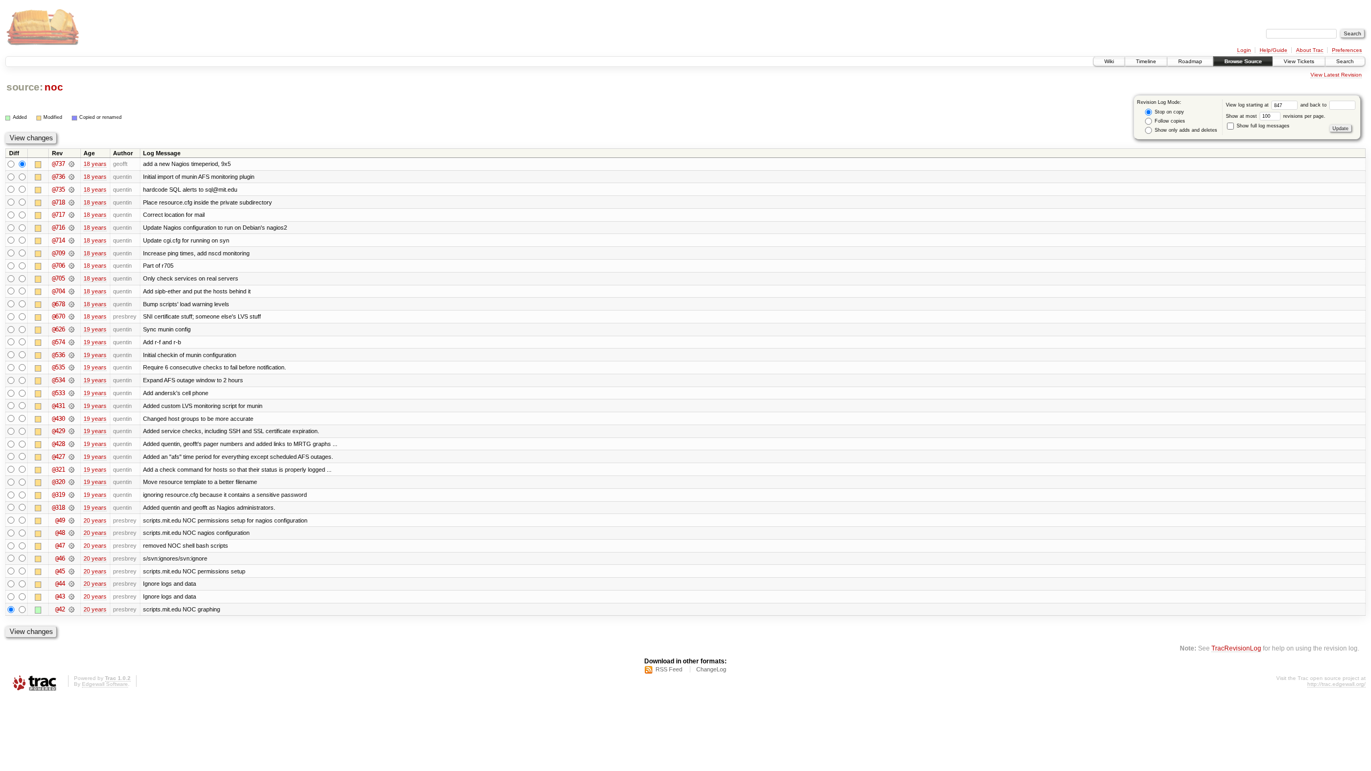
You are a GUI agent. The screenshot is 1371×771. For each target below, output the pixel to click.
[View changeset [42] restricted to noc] (71, 609)
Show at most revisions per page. (1275, 116)
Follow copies (1169, 121)
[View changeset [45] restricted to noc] (71, 571)
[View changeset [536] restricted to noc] (71, 355)
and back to (1314, 105)
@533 (58, 393)
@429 (58, 431)
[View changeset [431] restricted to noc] (71, 406)
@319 (58, 494)
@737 (58, 164)
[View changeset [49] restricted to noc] (71, 520)
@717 (58, 214)
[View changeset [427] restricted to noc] (71, 456)
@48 (60, 532)
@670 (58, 316)
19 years (95, 329)
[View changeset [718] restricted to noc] (71, 202)
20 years (95, 520)
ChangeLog (711, 669)
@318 (58, 507)
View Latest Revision (1336, 75)
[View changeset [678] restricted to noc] (71, 304)
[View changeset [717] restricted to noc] (71, 214)
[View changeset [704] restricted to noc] (71, 291)
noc (53, 87)
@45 (60, 571)
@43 (60, 596)
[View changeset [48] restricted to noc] (71, 532)
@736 (58, 176)
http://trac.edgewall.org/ (1336, 684)
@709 (58, 253)
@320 (58, 482)
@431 (58, 406)
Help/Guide (1273, 50)
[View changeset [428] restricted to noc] (71, 444)
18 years (95, 164)
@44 (60, 583)
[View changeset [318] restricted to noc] (71, 507)
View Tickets (1299, 61)
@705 (58, 278)
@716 (58, 227)
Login (1244, 50)
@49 (60, 520)
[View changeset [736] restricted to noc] (71, 176)
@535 (58, 367)
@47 (60, 545)
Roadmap (1190, 61)
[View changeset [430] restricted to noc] (71, 418)
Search (1345, 61)
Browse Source (1243, 61)
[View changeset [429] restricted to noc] (71, 431)
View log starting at (1248, 105)
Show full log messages (1262, 125)
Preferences (1347, 50)
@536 (58, 355)
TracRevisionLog (1236, 648)
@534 (58, 380)
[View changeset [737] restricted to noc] (71, 164)
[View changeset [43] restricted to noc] (71, 596)
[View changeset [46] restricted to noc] (71, 558)
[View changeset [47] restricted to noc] (71, 545)
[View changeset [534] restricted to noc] (71, 380)
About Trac (1309, 50)
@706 (58, 265)
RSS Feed (669, 669)
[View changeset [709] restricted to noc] (71, 253)
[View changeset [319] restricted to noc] (71, 494)
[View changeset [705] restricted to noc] (71, 278)
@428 (58, 444)
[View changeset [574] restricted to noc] (71, 342)
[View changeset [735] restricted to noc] (71, 189)
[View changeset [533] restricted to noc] (71, 393)
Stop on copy (1168, 112)
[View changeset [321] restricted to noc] (71, 469)
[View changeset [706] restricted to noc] (71, 265)
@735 (58, 189)
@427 (58, 456)
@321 (58, 469)
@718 (58, 202)
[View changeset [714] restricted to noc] (71, 240)
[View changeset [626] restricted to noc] (71, 329)
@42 (60, 609)
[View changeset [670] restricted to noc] (71, 316)
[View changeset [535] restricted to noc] (71, 367)
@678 (58, 304)
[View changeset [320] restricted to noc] (71, 482)
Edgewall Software (105, 684)
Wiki (1109, 61)
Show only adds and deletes (1185, 130)
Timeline (1146, 61)
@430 (58, 418)
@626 (58, 329)
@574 (58, 342)
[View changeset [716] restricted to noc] (71, 227)
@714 (58, 240)
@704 (58, 291)
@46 (60, 558)
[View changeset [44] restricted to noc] (71, 583)
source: (24, 87)
